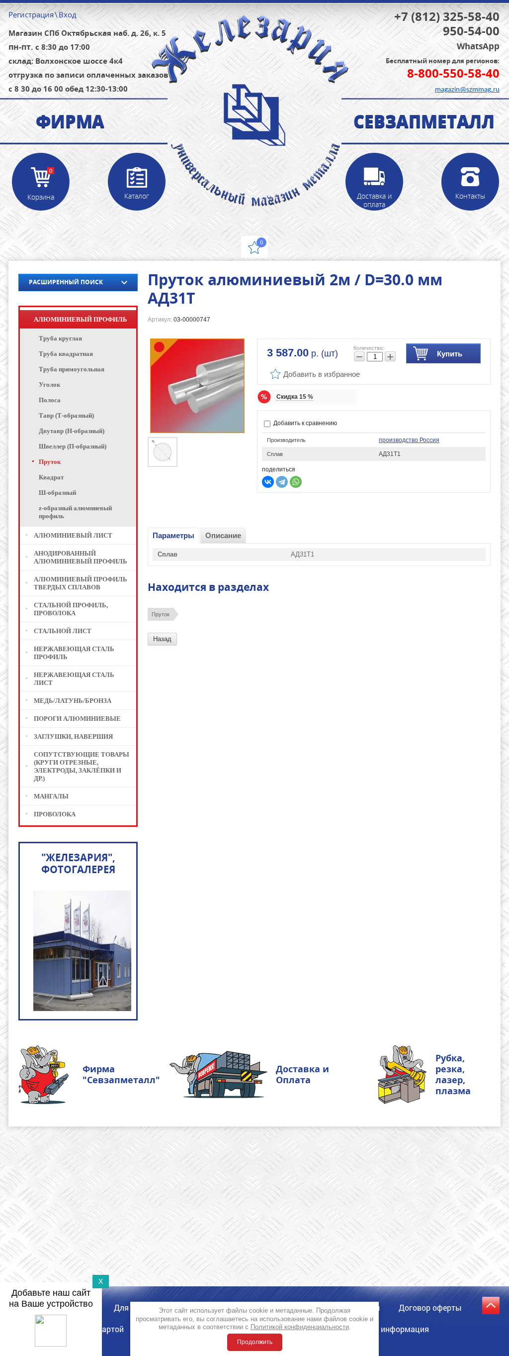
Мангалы (51, 796)
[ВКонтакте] (268, 482)
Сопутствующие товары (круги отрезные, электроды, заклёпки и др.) (81, 766)
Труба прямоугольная (71, 369)
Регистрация (31, 14)
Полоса (50, 400)
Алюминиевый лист (73, 535)
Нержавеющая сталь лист (74, 678)
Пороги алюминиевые (77, 718)
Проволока (55, 814)
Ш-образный (57, 492)
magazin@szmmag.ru (467, 90)
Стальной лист (62, 631)
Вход (68, 14)
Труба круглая (60, 338)
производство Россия (409, 440)
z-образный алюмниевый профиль (75, 512)
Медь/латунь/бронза (72, 700)
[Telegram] (282, 482)
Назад (162, 639)
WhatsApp (478, 46)
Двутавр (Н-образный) (71, 431)
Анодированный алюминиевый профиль (80, 557)
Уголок (49, 384)
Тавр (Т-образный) (66, 415)
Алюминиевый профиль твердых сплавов (80, 583)
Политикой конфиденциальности (300, 1327)
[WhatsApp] (296, 482)
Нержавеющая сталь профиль (74, 653)
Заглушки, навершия (73, 736)
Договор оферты (430, 1307)
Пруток (161, 614)
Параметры (173, 535)
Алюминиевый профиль (80, 319)
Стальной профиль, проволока (71, 609)
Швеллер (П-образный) (72, 446)
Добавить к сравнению (304, 423)
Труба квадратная (66, 353)
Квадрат (51, 477)
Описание (223, 535)
